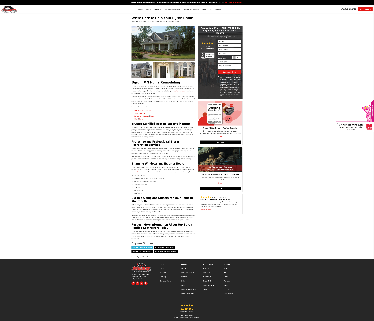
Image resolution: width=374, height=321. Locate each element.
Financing (163, 277)
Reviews (227, 281)
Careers (226, 285)
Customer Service (165, 281)
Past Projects (228, 293)
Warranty (163, 272)
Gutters (141, 119)
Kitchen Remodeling (187, 293)
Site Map (191, 315)
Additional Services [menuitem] (172, 9)
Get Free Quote (365, 9)
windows (137, 172)
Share (220, 136)
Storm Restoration (140, 113)
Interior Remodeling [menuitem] (191, 9)
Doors (152, 116)
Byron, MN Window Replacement (166, 251)
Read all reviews (205, 209)
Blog (225, 272)
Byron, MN (206, 272)
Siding (135, 119)
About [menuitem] (204, 9)
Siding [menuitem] (148, 9)
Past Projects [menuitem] (215, 9)
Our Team (227, 289)
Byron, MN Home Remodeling (142, 247)
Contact (162, 268)
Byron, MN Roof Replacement (142, 251)
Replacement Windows (141, 116)
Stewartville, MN (208, 285)
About (226, 268)
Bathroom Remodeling (188, 289)
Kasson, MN (207, 281)
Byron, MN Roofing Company (164, 247)
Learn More (220, 142)
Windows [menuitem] (157, 9)
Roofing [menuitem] (140, 9)
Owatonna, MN (208, 277)
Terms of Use (229, 94)
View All (205, 289)
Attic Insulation (145, 110)
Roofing (136, 110)
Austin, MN (206, 268)
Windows (184, 277)
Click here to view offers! (234, 2)
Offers (226, 277)
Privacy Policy (184, 315)
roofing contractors (180, 91)
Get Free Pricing (229, 72)
